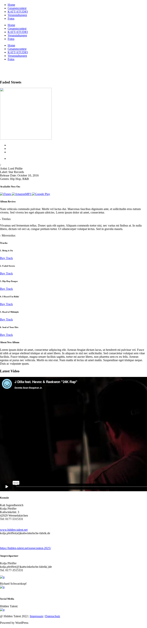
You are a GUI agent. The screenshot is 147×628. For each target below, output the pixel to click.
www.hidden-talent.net (14, 529)
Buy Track (6, 258)
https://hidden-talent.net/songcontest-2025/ (25, 548)
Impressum (36, 616)
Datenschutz (52, 616)
